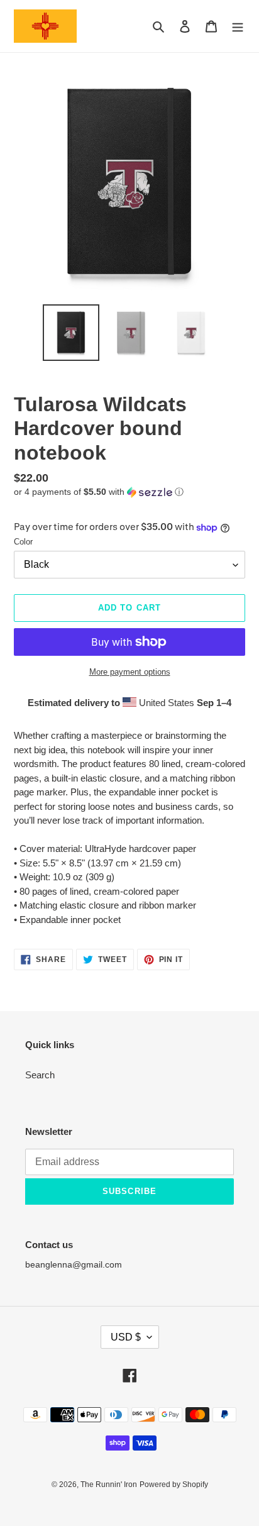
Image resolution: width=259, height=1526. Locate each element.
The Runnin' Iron (108, 1484)
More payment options (129, 672)
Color (23, 541)
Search (40, 1075)
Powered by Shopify (174, 1484)
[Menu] (237, 26)
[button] (99, 492)
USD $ (126, 1337)
